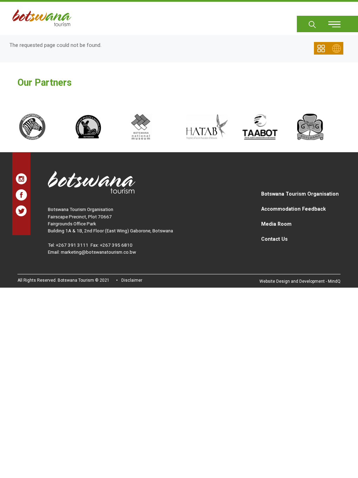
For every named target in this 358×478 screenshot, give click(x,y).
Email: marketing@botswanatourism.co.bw (92, 252)
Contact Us (274, 239)
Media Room (276, 224)
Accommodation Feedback (293, 209)
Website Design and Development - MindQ (300, 281)
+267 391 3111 (72, 245)
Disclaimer (131, 280)
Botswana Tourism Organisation (300, 194)
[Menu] (330, 22)
